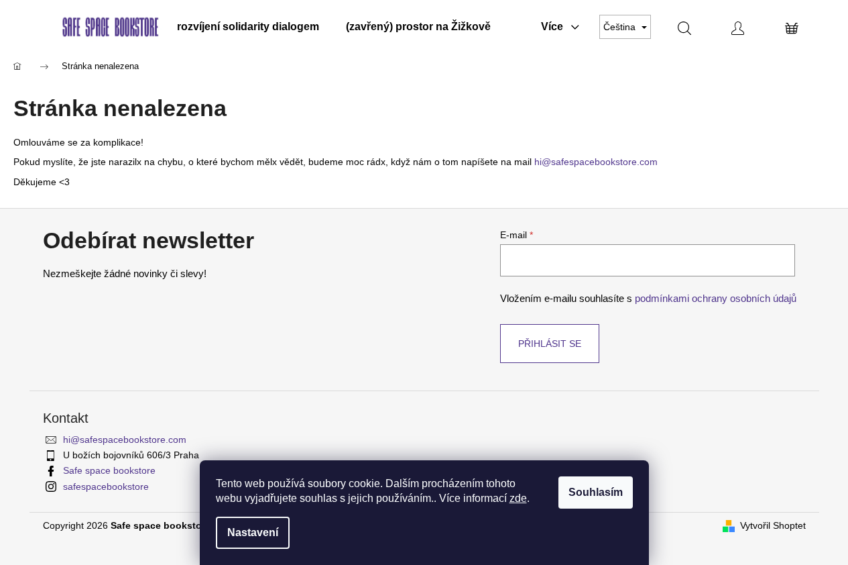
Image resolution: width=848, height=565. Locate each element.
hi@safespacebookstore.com (596, 161)
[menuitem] (248, 27)
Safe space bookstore (109, 470)
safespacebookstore (106, 486)
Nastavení (252, 532)
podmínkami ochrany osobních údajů (715, 298)
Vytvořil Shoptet (773, 525)
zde (518, 498)
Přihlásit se (549, 343)
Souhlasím (595, 492)
